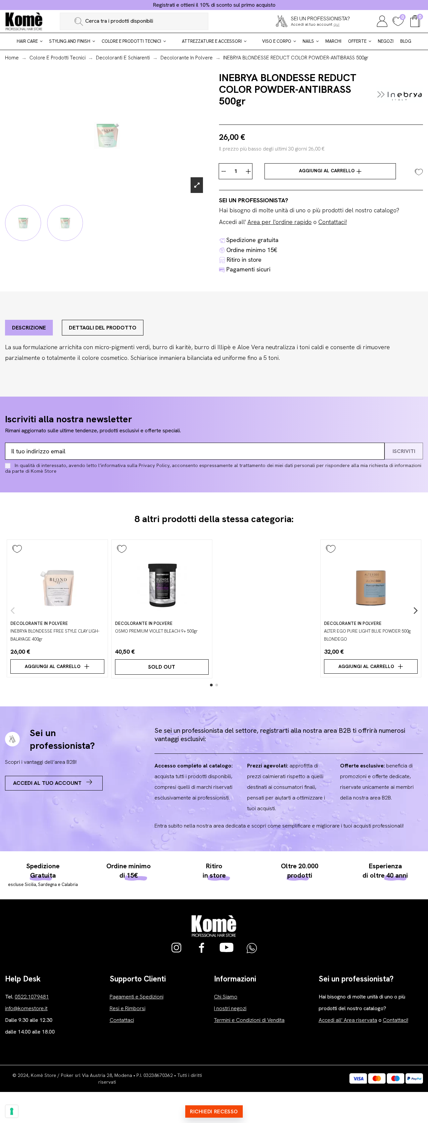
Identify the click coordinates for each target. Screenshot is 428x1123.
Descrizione (29, 327)
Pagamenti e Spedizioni (137, 996)
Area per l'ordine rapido (279, 222)
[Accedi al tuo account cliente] (382, 20)
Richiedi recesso (214, 1111)
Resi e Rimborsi (127, 1008)
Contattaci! (332, 222)
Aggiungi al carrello (327, 171)
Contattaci (122, 1020)
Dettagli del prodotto (102, 327)
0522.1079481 (32, 996)
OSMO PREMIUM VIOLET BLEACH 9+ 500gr (156, 631)
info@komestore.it (26, 1008)
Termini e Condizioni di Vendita (249, 1020)
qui (336, 24)
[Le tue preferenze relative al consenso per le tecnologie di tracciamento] (11, 1111)
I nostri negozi (230, 1008)
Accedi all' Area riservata (348, 1020)
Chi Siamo (225, 996)
